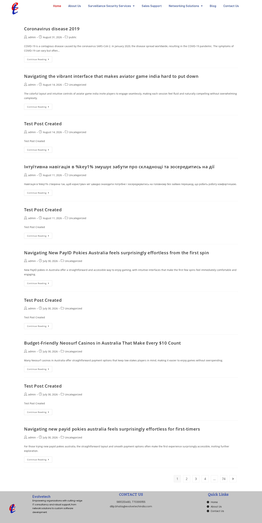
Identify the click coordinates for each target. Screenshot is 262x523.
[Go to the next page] (233, 478)
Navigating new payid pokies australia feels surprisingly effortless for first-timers (112, 429)
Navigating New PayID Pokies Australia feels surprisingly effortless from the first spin (116, 253)
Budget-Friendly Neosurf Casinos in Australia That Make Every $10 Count (102, 343)
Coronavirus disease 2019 (51, 29)
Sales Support (152, 6)
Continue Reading (39, 58)
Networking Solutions (184, 6)
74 (223, 479)
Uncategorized (77, 84)
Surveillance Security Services (109, 6)
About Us (74, 6)
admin (32, 37)
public (72, 37)
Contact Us (231, 6)
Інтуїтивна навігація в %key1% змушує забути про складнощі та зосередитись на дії (119, 167)
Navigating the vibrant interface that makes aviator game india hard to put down (111, 76)
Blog (213, 6)
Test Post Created (43, 124)
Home (57, 6)
